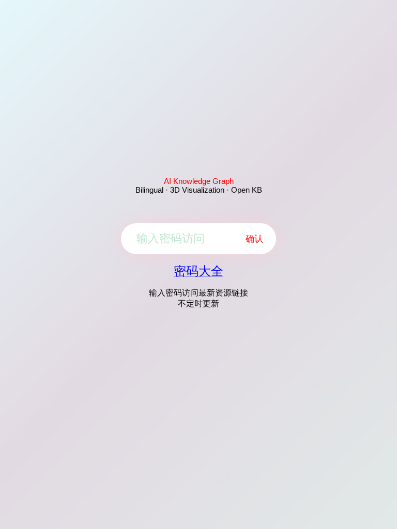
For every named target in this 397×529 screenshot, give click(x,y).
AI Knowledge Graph (199, 181)
